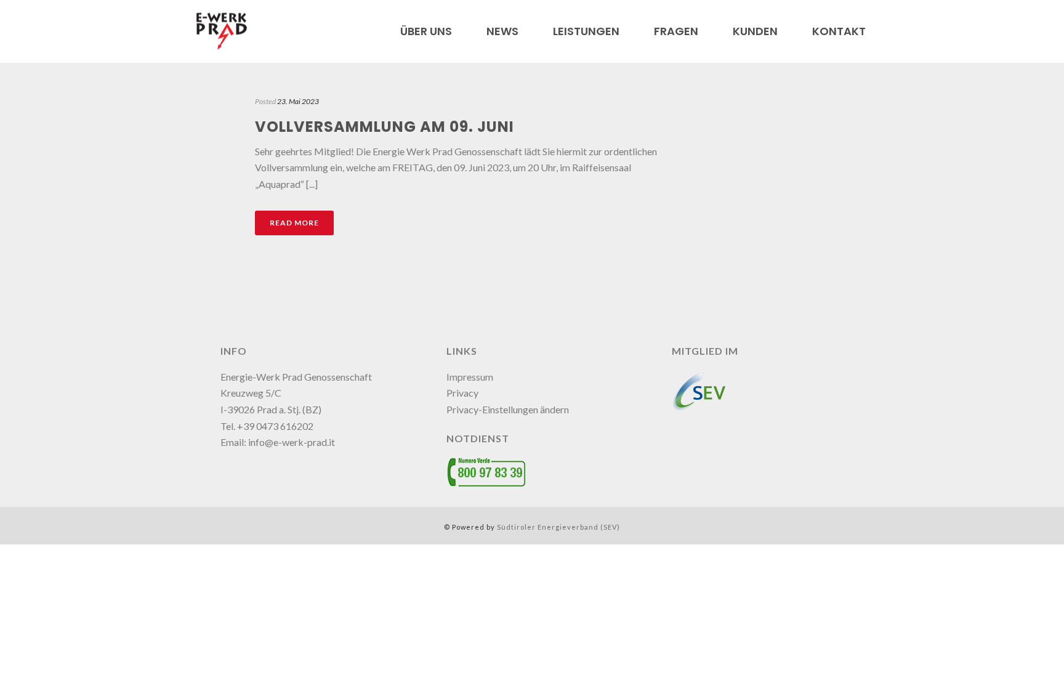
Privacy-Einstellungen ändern (507, 409)
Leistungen (586, 31)
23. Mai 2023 (298, 101)
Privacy (462, 393)
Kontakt (839, 31)
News (502, 31)
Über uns (426, 31)
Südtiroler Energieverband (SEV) (558, 527)
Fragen (676, 31)
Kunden (755, 31)
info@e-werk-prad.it (291, 442)
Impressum (469, 376)
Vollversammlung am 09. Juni (384, 126)
